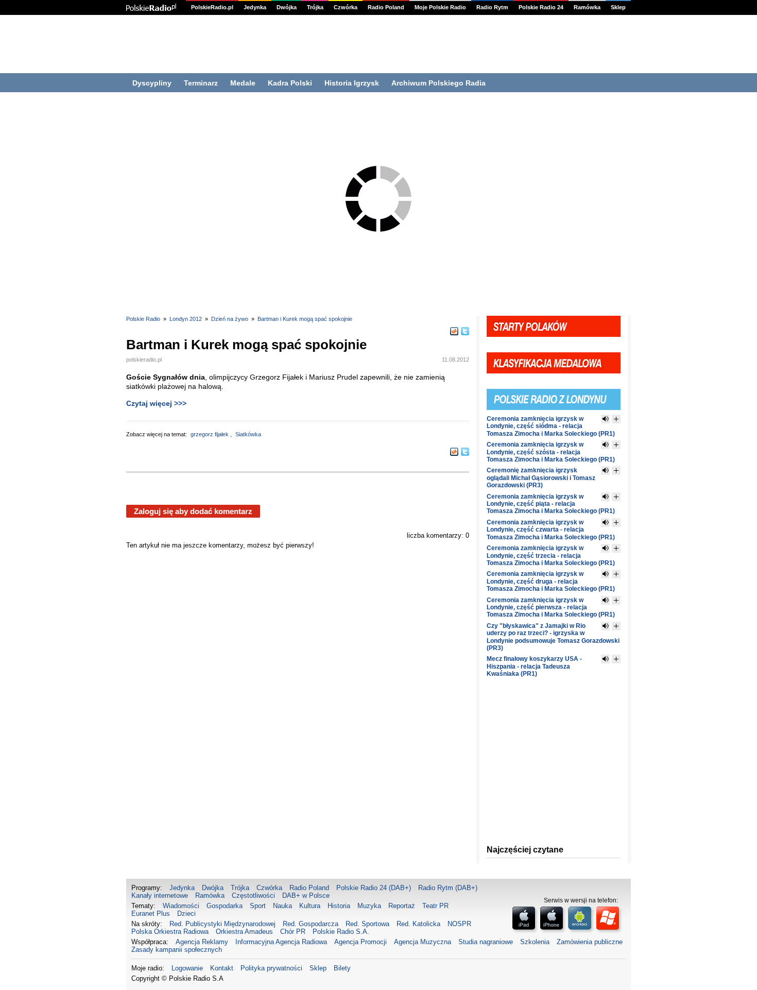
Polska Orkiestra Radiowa (170, 931)
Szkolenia (534, 942)
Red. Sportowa (367, 924)
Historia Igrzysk (351, 83)
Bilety (342, 968)
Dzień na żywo (229, 319)
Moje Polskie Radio (440, 7)
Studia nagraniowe (485, 942)
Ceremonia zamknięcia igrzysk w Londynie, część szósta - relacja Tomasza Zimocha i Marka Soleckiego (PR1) (551, 452)
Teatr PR (435, 906)
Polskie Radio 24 (541, 7)
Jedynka (255, 7)
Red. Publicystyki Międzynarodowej (222, 924)
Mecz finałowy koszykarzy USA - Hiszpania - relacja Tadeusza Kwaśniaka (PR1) (534, 666)
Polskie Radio (143, 319)
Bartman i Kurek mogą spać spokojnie (304, 319)
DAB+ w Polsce (306, 895)
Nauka (282, 906)
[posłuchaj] (605, 419)
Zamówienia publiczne (590, 942)
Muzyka (369, 906)
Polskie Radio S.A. (341, 931)
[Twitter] (465, 331)
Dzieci (186, 913)
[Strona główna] (151, 7)
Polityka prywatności (271, 968)
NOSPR (459, 924)
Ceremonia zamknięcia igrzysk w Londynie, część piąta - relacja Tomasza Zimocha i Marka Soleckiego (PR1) (551, 504)
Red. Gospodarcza (310, 924)
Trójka (315, 7)
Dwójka (287, 7)
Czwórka (345, 7)
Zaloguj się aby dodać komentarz (193, 511)
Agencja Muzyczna (422, 942)
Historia (339, 906)
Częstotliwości (253, 895)
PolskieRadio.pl (212, 7)
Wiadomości (181, 906)
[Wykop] (454, 331)
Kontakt (221, 968)
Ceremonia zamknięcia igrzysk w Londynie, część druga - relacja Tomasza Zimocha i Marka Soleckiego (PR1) (551, 581)
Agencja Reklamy (202, 942)
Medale (242, 83)
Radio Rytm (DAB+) (447, 888)
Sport (258, 906)
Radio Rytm (492, 7)
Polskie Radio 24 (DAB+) (373, 888)
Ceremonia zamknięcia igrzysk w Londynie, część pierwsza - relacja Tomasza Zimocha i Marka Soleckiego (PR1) (551, 607)
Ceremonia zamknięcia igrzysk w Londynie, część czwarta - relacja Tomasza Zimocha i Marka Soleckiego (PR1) (551, 530)
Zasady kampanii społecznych (176, 949)
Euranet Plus (150, 913)
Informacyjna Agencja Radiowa (281, 942)
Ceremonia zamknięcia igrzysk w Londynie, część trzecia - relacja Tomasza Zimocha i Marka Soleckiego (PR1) (551, 555)
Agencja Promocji (360, 942)
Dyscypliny (151, 83)
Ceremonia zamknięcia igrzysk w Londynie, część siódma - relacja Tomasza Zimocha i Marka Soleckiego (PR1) (551, 426)
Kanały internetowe (159, 895)
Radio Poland (386, 7)
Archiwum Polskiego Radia (438, 83)
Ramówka (587, 7)
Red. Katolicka (418, 924)
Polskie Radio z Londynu (554, 393)
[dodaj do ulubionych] (616, 419)
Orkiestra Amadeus (244, 931)
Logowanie (187, 968)
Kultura (309, 906)
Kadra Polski (290, 83)
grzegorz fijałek (210, 434)
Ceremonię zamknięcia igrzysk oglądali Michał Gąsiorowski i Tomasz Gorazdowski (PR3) (541, 478)
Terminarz (201, 83)
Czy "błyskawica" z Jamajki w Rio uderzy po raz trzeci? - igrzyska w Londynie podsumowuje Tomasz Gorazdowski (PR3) (553, 637)
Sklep (618, 7)
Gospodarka (225, 906)
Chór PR (292, 931)
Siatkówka (248, 434)
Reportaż (401, 906)
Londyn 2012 (185, 319)
